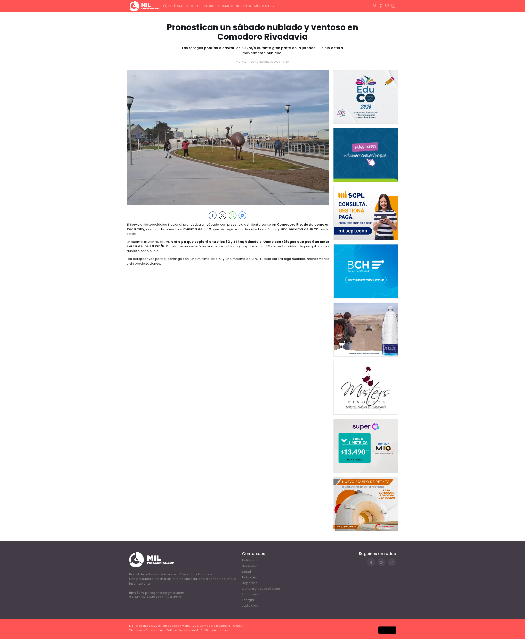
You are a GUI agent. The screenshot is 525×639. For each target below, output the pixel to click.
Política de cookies (214, 630)
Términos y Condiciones (146, 630)
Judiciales (250, 605)
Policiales (225, 6)
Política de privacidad (182, 630)
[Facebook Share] (213, 215)
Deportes (243, 6)
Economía (250, 594)
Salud (208, 6)
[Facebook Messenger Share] (242, 215)
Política (175, 6)
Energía (248, 600)
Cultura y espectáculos (261, 588)
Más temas (262, 6)
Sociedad (193, 6)
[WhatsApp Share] (232, 215)
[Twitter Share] (222, 215)
